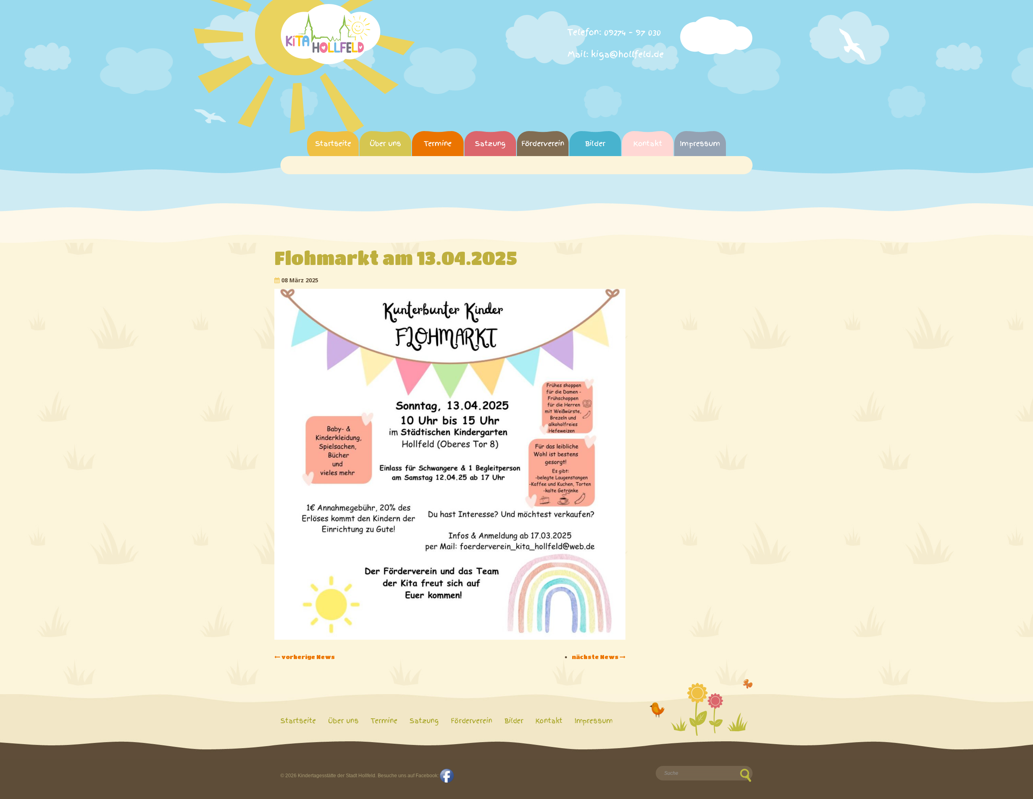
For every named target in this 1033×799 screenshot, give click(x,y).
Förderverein (542, 143)
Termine (438, 143)
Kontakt (647, 143)
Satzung (490, 143)
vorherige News (307, 656)
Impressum (700, 143)
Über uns (385, 143)
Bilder (595, 143)
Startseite (333, 143)
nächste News (596, 656)
